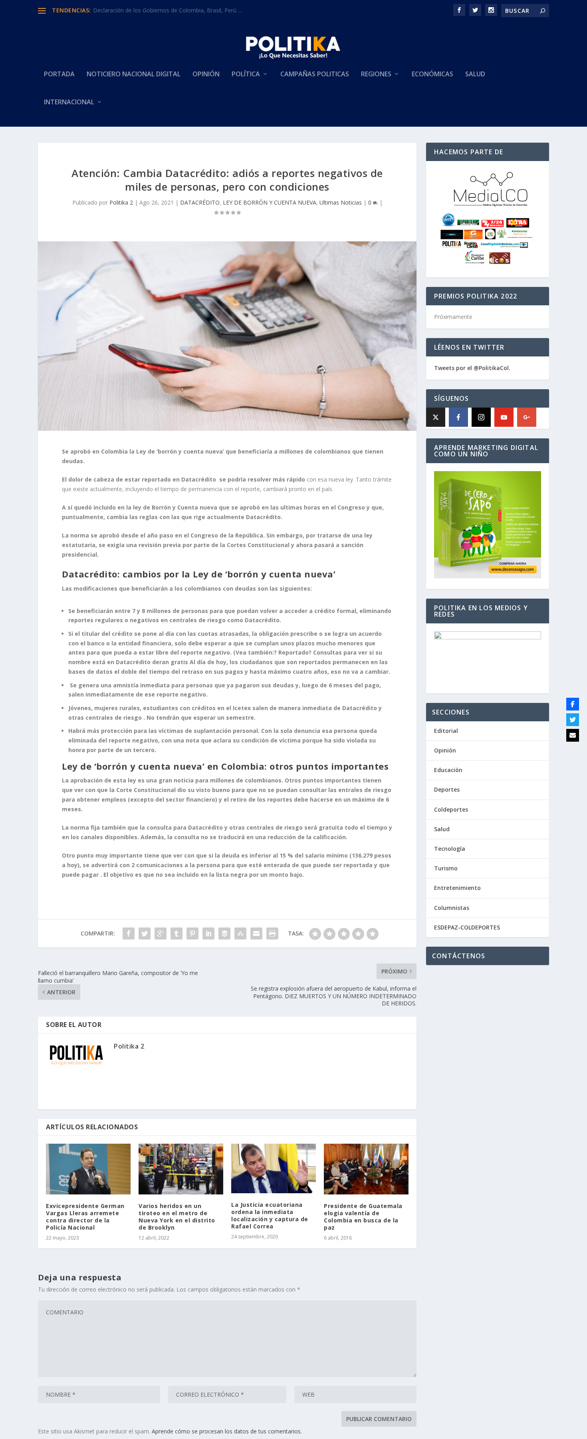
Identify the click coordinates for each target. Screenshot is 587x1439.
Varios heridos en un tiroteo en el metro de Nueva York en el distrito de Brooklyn (177, 1217)
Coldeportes (451, 809)
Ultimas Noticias (340, 202)
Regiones (376, 74)
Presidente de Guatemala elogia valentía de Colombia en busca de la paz (363, 1217)
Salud (475, 74)
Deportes (447, 789)
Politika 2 (121, 202)
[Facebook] (458, 417)
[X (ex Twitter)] (435, 417)
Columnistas (451, 908)
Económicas (432, 74)
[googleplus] (526, 417)
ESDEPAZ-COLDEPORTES (467, 927)
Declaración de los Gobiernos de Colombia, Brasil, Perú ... (167, 10)
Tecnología (449, 848)
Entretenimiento (457, 888)
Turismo (446, 868)
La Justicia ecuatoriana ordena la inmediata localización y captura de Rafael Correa (269, 1215)
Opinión (206, 74)
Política (246, 74)
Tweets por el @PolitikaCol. (472, 368)
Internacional (69, 102)
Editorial (446, 730)
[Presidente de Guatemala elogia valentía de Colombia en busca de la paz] (366, 1169)
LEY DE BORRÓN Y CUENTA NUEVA (269, 202)
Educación (448, 770)
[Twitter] (572, 719)
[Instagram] (481, 417)
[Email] (572, 735)
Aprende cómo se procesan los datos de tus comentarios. (227, 1431)
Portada (59, 74)
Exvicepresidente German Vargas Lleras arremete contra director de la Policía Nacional (85, 1217)
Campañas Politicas (314, 74)
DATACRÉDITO (200, 202)
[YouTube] (504, 417)
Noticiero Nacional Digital (133, 74)
